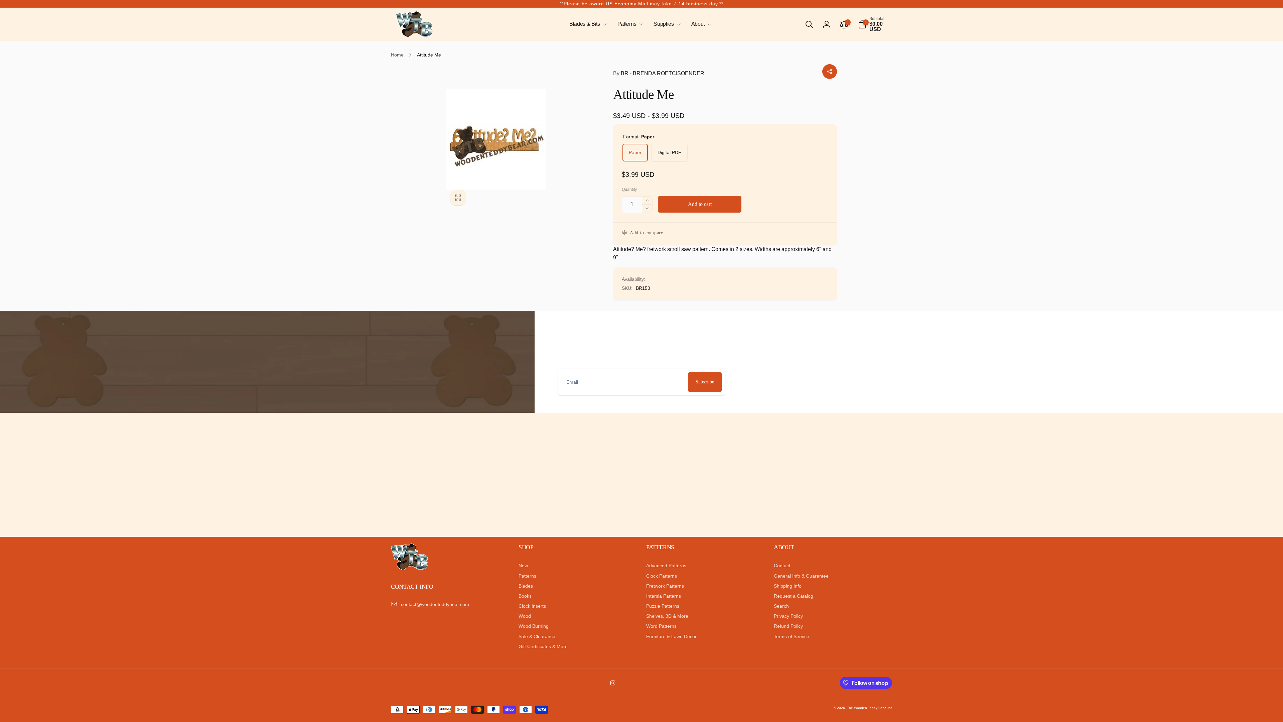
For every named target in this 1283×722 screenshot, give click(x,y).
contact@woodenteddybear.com (435, 604)
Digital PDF (669, 152)
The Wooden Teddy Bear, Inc (869, 708)
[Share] (829, 71)
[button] (586, 24)
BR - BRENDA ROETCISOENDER (658, 73)
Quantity (629, 190)
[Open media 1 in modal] (516, 139)
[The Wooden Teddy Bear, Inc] (409, 568)
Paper (635, 152)
